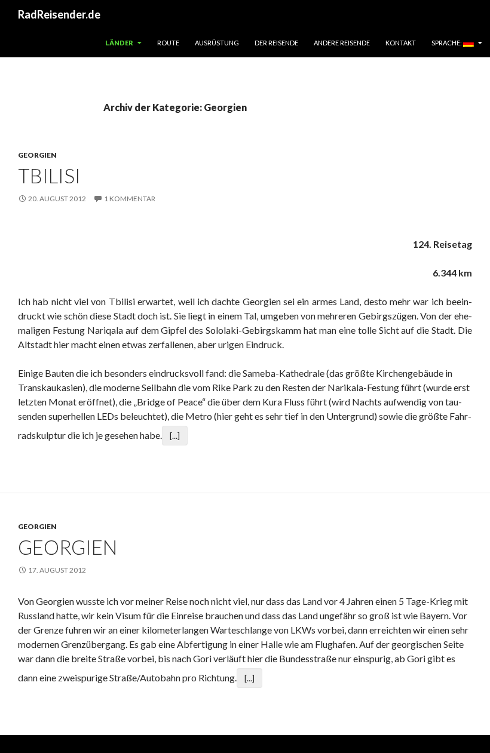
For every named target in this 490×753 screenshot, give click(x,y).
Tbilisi (49, 176)
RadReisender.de (59, 14)
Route (168, 43)
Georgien (37, 154)
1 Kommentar (129, 198)
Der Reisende (276, 43)
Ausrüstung (217, 43)
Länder (119, 43)
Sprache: (447, 43)
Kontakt (400, 43)
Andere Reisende (342, 43)
